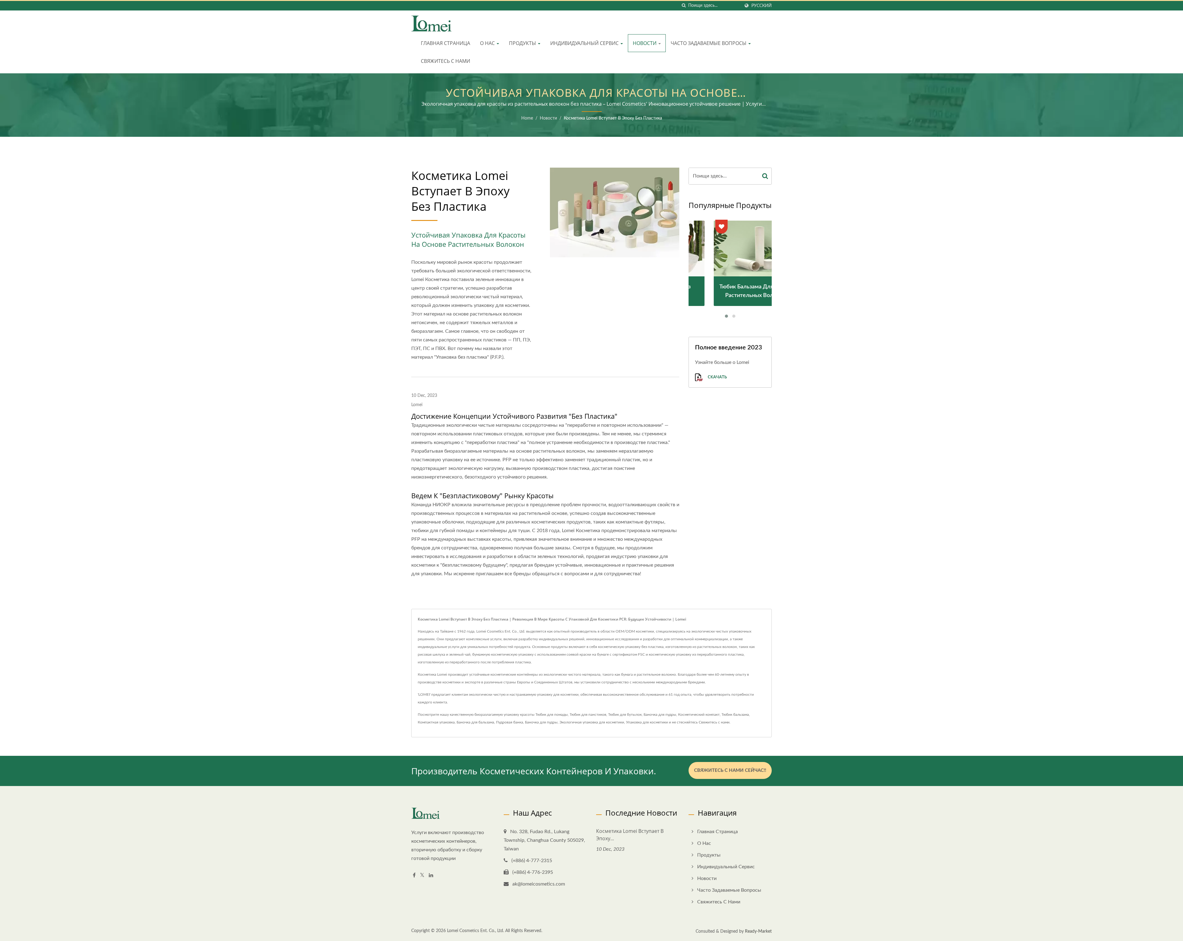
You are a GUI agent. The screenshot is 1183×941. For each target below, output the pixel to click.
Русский (761, 5)
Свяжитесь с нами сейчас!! (730, 770)
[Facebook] (414, 875)
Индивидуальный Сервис (585, 43)
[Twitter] (422, 875)
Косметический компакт (699, 714)
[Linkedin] (431, 875)
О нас (488, 43)
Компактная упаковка (436, 722)
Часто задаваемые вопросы (709, 43)
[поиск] (683, 6)
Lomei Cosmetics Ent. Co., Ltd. (475, 931)
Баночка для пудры (660, 714)
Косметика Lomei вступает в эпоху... (630, 835)
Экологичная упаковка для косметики (591, 722)
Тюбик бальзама (735, 714)
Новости (645, 43)
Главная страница (445, 43)
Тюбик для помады (551, 714)
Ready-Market (758, 931)
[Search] (765, 176)
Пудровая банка (509, 722)
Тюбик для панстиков (588, 714)
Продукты (523, 43)
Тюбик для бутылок (625, 714)
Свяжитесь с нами (445, 61)
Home (527, 118)
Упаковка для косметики (647, 722)
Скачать (716, 377)
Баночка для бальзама (475, 722)
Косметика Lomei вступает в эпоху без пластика (613, 118)
